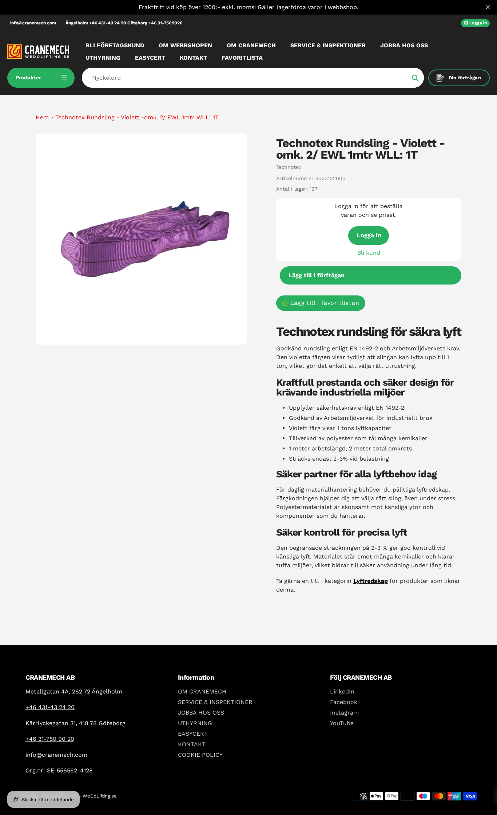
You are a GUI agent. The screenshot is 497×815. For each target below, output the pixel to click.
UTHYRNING (195, 723)
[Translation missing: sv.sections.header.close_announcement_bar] (488, 7)
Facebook (343, 702)
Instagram (344, 712)
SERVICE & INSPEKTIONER (215, 702)
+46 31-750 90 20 (49, 738)
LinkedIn (342, 691)
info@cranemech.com (33, 22)
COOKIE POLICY (200, 754)
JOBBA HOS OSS (201, 712)
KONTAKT (192, 744)
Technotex (288, 167)
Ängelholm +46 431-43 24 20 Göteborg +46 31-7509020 (124, 22)
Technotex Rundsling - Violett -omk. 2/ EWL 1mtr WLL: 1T (137, 117)
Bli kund (368, 252)
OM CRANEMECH (202, 691)
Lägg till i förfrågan (317, 275)
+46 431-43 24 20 (50, 707)
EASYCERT (193, 733)
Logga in (369, 235)
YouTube (342, 723)
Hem (42, 117)
